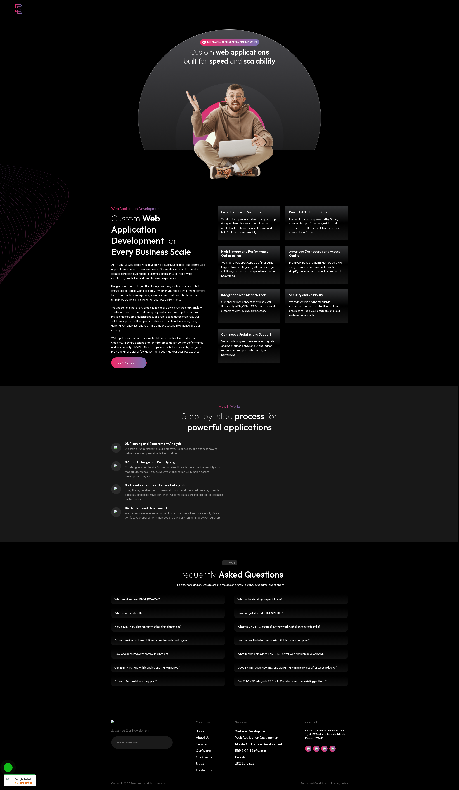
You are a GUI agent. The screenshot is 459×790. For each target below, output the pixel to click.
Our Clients (204, 757)
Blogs (200, 763)
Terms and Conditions (314, 783)
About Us (202, 737)
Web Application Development (257, 737)
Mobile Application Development (258, 744)
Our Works (203, 751)
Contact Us (126, 362)
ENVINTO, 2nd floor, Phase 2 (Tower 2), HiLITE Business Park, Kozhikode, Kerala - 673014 (325, 734)
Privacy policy (339, 783)
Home (200, 731)
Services (202, 744)
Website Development (251, 731)
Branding (242, 757)
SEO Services (244, 763)
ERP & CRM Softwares (250, 751)
